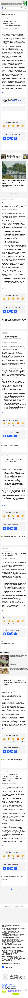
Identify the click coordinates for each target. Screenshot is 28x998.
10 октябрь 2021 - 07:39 (6, 342)
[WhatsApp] (15, 138)
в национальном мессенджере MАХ (12, 108)
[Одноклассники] (8, 138)
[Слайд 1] (10, 193)
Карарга (15, 993)
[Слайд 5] (17, 193)
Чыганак (4, 505)
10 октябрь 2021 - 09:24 (6, 209)
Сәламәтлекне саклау (7, 199)
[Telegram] (11, 138)
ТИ (2, 92)
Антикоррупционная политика (7, 985)
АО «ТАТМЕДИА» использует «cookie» (9, 987)
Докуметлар (8, 906)
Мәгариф (4, 676)
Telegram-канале (16, 100)
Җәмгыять (4, 18)
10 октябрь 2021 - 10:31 (6, 28)
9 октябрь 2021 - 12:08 (6, 558)
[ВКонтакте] (4, 138)
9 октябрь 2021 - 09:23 (6, 783)
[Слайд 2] (12, 193)
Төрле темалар (18, 906)
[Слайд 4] (15, 193)
